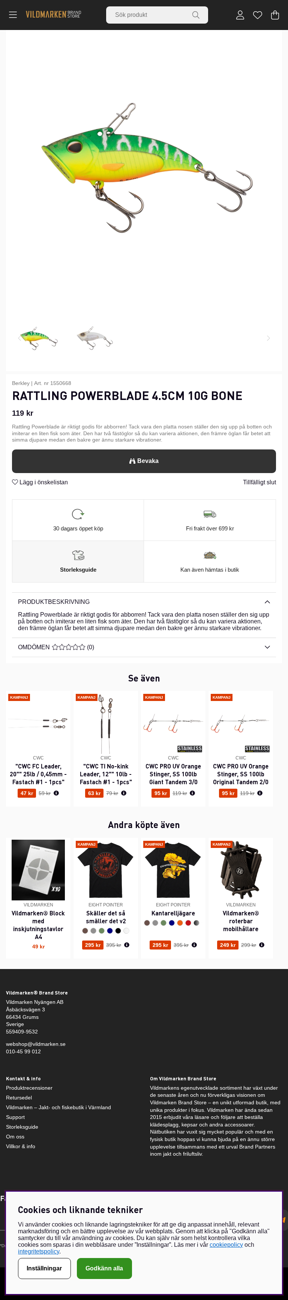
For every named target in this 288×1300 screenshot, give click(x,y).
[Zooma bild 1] (144, 168)
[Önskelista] (257, 14)
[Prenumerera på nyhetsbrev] (282, 1220)
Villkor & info (20, 1146)
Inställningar (44, 1268)
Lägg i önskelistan (43, 482)
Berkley (21, 383)
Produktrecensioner (29, 1088)
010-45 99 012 (23, 1051)
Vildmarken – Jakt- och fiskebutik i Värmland (58, 1107)
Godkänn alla (104, 1268)
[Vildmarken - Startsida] (53, 15)
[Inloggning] (240, 14)
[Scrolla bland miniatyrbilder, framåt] (268, 338)
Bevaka (148, 461)
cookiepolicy (226, 1245)
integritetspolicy (38, 1251)
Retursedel (19, 1098)
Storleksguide (78, 569)
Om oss (15, 1137)
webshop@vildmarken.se (36, 1044)
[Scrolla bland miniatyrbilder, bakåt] (19, 338)
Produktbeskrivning (54, 602)
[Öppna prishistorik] (56, 793)
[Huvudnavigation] (13, 14)
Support (15, 1117)
